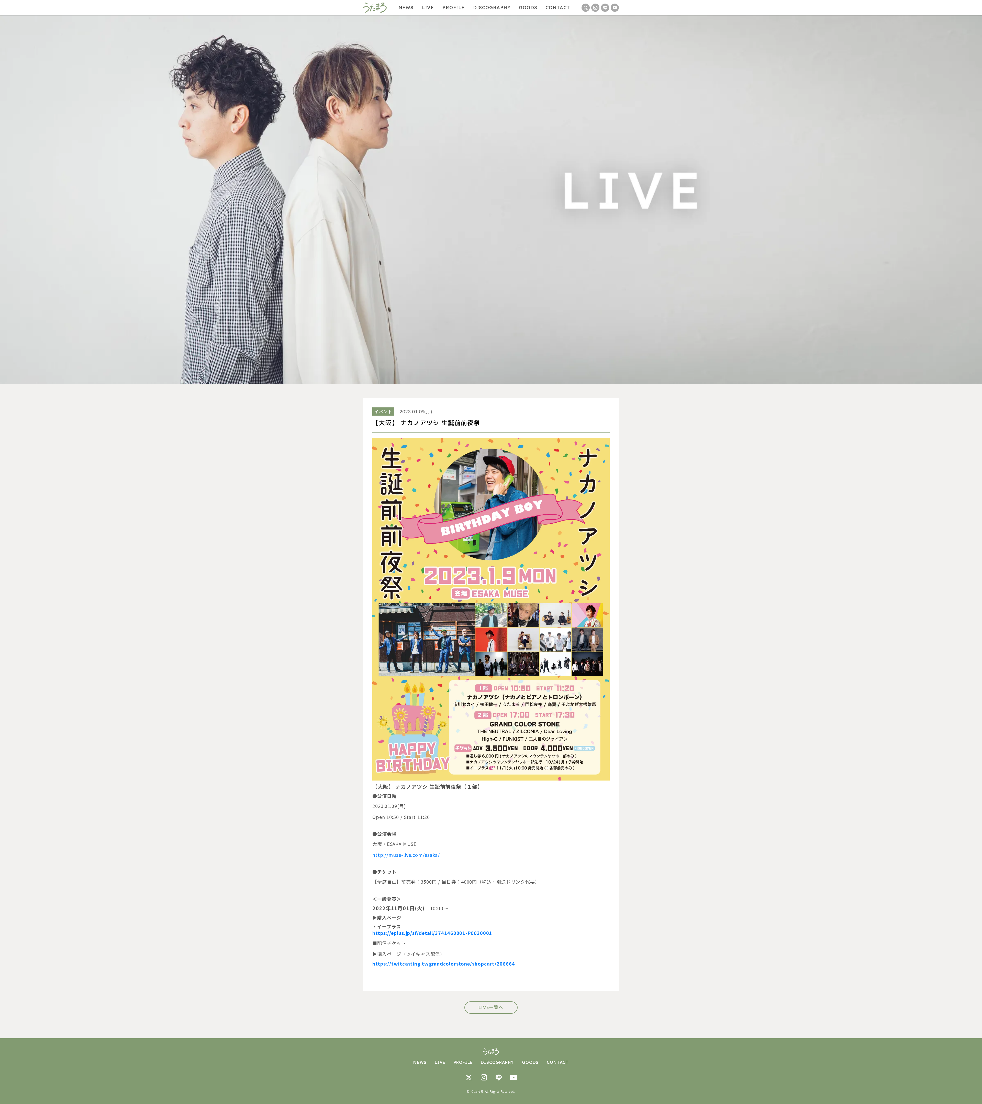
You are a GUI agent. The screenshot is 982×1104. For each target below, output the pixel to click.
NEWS (406, 7)
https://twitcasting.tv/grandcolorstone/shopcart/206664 (443, 963)
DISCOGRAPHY (492, 7)
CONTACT (557, 7)
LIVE (428, 7)
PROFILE (453, 7)
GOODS (528, 7)
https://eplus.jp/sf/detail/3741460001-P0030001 (432, 932)
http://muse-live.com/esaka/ (406, 854)
